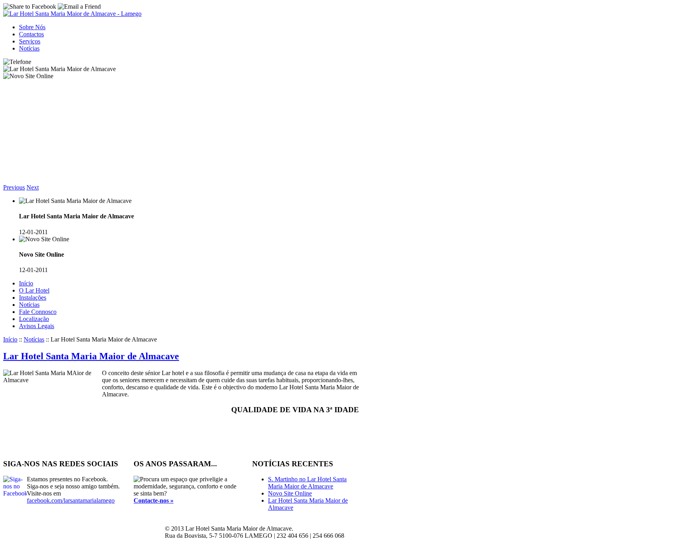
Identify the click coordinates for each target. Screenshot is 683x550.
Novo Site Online (290, 493)
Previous (14, 187)
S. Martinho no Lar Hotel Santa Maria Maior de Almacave (307, 483)
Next (32, 187)
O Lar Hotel (34, 290)
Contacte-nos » (154, 500)
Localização (34, 318)
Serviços (29, 41)
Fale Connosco (38, 311)
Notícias (29, 48)
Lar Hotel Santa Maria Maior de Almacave (91, 356)
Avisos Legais (36, 326)
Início (26, 283)
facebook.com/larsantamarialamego (71, 500)
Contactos (31, 34)
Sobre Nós (32, 27)
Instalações (32, 297)
